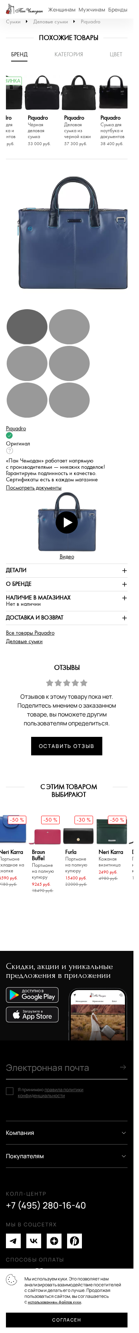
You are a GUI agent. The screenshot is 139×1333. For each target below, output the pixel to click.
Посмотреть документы (34, 488)
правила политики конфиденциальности (50, 1092)
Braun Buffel (43, 864)
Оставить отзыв (67, 745)
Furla (76, 861)
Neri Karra (111, 858)
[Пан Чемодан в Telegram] (13, 1241)
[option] (42, 111)
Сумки (13, 22)
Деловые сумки (50, 22)
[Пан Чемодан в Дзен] (54, 1241)
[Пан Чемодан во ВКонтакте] (33, 1241)
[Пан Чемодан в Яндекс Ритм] (74, 1241)
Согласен (66, 1320)
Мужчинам (92, 9)
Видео (67, 557)
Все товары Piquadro (30, 633)
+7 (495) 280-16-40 (46, 1205)
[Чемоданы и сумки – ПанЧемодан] (24, 9)
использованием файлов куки (54, 1302)
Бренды (118, 9)
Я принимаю (50, 1092)
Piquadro (90, 22)
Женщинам (62, 9)
